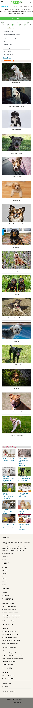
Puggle (16, 388)
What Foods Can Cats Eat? (9, 631)
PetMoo (24, 699)
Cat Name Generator (7, 664)
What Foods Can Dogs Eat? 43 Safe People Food (23, 494)
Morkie (16, 341)
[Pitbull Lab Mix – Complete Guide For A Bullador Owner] (24, 471)
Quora (3, 576)
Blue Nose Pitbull (16, 153)
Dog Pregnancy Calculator (9, 647)
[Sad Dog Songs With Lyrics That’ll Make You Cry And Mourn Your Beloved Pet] (24, 453)
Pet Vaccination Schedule (8, 691)
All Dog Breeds (8, 31)
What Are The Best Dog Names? (10, 612)
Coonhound (16, 294)
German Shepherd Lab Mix (16, 318)
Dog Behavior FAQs (7, 683)
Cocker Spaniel (16, 271)
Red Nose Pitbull (16, 412)
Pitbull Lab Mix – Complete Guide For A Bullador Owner (24, 478)
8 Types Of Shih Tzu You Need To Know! (9, 459)
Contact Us (5, 556)
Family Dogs (8, 51)
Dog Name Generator (7, 650)
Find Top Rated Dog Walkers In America (12, 658)
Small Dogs (7, 41)
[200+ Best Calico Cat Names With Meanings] (8, 504)
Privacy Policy (5, 595)
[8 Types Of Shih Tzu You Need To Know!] (8, 453)
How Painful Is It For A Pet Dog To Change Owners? (9, 526)
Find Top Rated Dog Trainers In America (12, 656)
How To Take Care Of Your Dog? (10, 618)
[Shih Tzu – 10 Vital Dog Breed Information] (24, 504)
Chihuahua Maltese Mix (16, 224)
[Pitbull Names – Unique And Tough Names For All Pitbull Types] (8, 471)
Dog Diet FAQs (6, 672)
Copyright (4, 592)
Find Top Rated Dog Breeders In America (12, 653)
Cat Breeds (5, 628)
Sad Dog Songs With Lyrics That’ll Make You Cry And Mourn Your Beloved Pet (23, 461)
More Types (7, 58)
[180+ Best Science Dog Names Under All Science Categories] (24, 519)
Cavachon (16, 200)
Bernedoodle (16, 129)
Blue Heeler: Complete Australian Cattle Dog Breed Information (8, 495)
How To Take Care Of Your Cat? (10, 634)
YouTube (4, 573)
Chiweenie (16, 247)
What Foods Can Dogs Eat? (9, 609)
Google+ (4, 584)
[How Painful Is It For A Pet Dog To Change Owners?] (8, 519)
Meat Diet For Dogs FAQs (8, 675)
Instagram (4, 570)
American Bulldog (16, 82)
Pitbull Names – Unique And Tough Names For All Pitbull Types (8, 479)
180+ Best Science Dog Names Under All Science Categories (23, 526)
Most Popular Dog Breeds (12, 34)
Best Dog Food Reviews (8, 603)
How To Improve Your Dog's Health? (11, 615)
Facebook (4, 567)
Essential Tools (16, 6)
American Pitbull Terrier (16, 106)
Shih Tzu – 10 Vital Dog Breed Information (23, 511)
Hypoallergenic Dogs (10, 38)
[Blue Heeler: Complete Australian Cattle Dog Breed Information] (8, 487)
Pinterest (4, 582)
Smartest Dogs (9, 54)
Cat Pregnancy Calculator (8, 661)
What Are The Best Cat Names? (10, 637)
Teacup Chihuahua (17, 435)
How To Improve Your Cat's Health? (11, 640)
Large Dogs (8, 48)
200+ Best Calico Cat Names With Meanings (7, 511)
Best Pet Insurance (7, 694)
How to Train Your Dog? (8, 621)
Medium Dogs (8, 44)
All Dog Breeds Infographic (9, 606)
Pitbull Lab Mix (16, 365)
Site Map (4, 559)
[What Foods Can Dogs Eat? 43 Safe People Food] (24, 487)
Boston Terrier (16, 177)
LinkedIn (4, 579)
